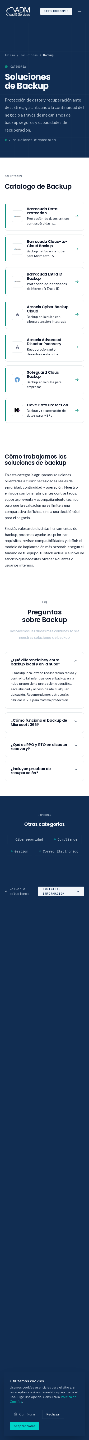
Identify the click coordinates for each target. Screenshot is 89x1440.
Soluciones (29, 55)
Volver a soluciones (19, 891)
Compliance (67, 839)
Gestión (21, 851)
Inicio (10, 55)
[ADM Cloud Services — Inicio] (18, 11)
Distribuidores (56, 11)
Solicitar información (54, 891)
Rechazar (53, 1414)
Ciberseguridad (29, 839)
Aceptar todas (24, 1426)
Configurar (27, 1414)
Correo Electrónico (60, 851)
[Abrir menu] (79, 11)
